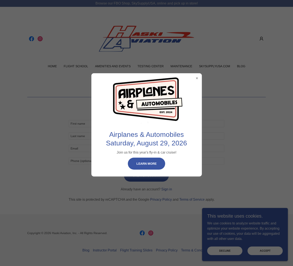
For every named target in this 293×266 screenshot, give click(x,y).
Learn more (146, 163)
